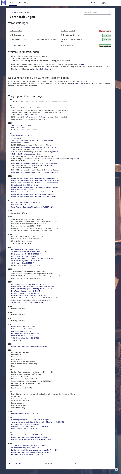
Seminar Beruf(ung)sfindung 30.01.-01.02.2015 (27, 302)
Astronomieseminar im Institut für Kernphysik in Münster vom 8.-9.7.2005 (37, 422)
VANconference (16, 138)
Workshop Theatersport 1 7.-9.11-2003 (25, 448)
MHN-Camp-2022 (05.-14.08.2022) (23, 190)
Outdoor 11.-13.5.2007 (19, 398)
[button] (100, 3)
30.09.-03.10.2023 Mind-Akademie (23, 136)
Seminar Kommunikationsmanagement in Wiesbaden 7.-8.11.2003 (34, 450)
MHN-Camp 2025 (31, 115)
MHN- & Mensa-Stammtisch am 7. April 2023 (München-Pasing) (33, 147)
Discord (40, 149)
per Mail (81, 64)
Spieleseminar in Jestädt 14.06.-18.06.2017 (26, 261)
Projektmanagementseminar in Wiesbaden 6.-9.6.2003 (30, 452)
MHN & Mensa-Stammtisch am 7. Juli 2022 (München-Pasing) (33, 194)
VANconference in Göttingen (36, 117)
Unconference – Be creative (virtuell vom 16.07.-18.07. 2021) (32, 207)
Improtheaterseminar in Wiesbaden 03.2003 (27, 454)
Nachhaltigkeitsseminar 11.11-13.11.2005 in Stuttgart (30, 420)
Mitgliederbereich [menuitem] (30, 3)
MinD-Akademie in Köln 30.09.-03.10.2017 (26, 254)
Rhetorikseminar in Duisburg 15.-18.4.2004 (26, 435)
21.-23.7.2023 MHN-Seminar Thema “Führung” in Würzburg (32, 140)
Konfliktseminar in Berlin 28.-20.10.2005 (25, 424)
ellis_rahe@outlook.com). (44, 69)
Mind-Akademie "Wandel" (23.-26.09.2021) (26, 202)
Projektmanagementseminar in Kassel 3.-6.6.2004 (29, 346)
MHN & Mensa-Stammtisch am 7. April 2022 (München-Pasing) (33, 196)
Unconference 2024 (18, 127)
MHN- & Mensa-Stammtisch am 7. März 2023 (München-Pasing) (34, 163)
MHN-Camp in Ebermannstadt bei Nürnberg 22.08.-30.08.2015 (33, 286)
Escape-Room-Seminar (29, 130)
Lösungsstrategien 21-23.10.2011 (23, 327)
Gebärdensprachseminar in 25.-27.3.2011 (26, 338)
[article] (60, 38)
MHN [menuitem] (20, 3)
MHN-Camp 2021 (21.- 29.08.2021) (23, 205)
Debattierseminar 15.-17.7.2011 (22, 329)
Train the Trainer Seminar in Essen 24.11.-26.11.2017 (29, 252)
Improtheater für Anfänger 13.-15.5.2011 (25, 333)
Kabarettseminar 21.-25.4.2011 (22, 336)
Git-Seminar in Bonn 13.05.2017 (22, 263)
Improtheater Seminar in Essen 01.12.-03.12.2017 (28, 249)
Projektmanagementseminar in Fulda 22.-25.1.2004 (29, 437)
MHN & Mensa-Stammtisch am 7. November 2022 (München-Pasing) (35, 180)
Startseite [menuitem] (12, 3)
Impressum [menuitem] (44, 3)
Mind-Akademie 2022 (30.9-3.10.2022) (24, 185)
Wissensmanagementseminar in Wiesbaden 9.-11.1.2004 (31, 439)
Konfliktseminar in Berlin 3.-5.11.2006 (24, 414)
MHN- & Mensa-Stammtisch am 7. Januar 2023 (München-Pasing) (34, 172)
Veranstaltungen (16, 12)
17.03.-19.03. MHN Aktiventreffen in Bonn (26, 154)
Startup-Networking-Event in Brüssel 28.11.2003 (28, 445)
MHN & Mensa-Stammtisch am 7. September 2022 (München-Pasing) (35, 187)
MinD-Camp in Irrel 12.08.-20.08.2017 (24, 256)
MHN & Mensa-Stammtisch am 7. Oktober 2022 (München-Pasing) (35, 183)
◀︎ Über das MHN (15, 463)
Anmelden (116, 3)
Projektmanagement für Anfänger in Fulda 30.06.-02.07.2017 (32, 258)
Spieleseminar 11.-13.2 (19, 340)
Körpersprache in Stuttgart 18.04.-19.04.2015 (27, 293)
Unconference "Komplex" (20, 143)
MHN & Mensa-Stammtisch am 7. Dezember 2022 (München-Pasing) (35, 178)
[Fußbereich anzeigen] (116, 469)
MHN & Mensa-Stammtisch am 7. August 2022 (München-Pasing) (34, 192)
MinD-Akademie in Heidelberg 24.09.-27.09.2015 (28, 284)
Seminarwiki (79, 83)
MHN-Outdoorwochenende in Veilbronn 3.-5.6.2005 (29, 426)
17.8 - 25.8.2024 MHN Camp (21, 125)
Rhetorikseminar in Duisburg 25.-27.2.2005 (26, 429)
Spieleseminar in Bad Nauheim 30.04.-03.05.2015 (28, 296)
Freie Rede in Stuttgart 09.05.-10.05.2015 (25, 291)
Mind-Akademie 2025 (33, 108)
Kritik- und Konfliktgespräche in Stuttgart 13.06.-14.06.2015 (32, 289)
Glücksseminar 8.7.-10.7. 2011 (21, 331)
